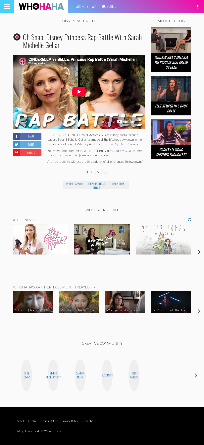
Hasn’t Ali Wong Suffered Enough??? (171, 152)
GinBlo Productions (53, 375)
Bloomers (107, 375)
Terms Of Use (49, 421)
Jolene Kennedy (134, 375)
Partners (81, 6)
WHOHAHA (41, 6)
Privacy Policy (70, 421)
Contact (33, 421)
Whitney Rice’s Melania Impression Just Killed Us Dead (171, 62)
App (95, 6)
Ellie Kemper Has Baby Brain (171, 108)
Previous (5, 252)
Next (199, 252)
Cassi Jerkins (26, 375)
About (20, 421)
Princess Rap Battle (115, 144)
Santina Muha (80, 375)
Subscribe (108, 6)
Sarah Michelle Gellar (96, 185)
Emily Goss (118, 183)
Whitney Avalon (74, 183)
